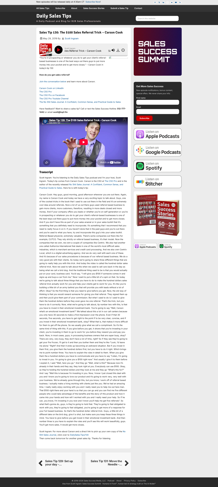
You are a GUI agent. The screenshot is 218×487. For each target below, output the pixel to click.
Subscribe (144, 118)
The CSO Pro (45, 91)
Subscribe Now (93, 2)
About (118, 481)
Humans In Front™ (109, 484)
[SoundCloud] (171, 2)
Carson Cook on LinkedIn (51, 88)
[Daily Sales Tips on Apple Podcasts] (158, 134)
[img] (123, 50)
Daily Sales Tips (53, 16)
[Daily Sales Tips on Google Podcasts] (158, 150)
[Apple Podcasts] (155, 2)
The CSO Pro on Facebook (52, 95)
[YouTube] (176, 2)
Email (138, 107)
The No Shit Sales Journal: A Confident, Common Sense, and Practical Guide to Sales (80, 102)
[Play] (59, 50)
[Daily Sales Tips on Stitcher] (158, 181)
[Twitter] (159, 2)
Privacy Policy (130, 481)
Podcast (111, 481)
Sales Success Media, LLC (95, 481)
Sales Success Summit (91, 484)
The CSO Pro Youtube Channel (54, 98)
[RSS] (180, 2)
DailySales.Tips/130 (79, 435)
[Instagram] (167, 2)
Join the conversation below (52, 81)
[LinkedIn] (163, 2)
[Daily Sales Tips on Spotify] (158, 166)
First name (140, 98)
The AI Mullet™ (150, 484)
